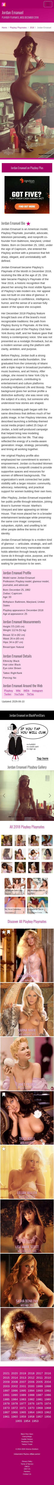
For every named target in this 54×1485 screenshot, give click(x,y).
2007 (23, 1381)
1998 (47, 1386)
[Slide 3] (17, 816)
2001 (23, 1386)
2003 (6, 1386)
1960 (14, 1416)
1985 (6, 1399)
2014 (14, 1377)
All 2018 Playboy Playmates (27, 826)
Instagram (37, 690)
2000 (31, 1386)
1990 (14, 1395)
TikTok (30, 694)
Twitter (7, 694)
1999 (39, 1386)
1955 (18, 1421)
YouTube (19, 694)
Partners (27, 1471)
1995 (23, 1390)
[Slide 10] (44, 816)
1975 (39, 1403)
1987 (39, 1395)
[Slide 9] (40, 816)
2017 (39, 1373)
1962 (47, 1412)
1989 (23, 1395)
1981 (39, 1399)
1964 (31, 1412)
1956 (47, 1416)
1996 (14, 1390)
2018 (32, 27)
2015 (6, 1377)
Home (4, 27)
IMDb (26, 690)
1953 (35, 1421)
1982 (31, 1399)
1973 (6, 1407)
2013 (23, 1377)
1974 (47, 1403)
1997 (6, 1390)
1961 (6, 1416)
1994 (31, 1390)
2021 (6, 1373)
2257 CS (27, 1469)
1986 (47, 1395)
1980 (47, 1399)
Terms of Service (27, 1464)
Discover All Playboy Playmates (27, 921)
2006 (31, 1381)
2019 (23, 1373)
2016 (47, 1373)
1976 (31, 1403)
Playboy (8, 690)
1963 (39, 1412)
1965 (23, 1412)
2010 (47, 1377)
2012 (31, 1377)
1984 (14, 1399)
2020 (14, 1373)
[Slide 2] (13, 816)
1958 (31, 1416)
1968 (47, 1407)
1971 (23, 1407)
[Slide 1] (10, 816)
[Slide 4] (21, 816)
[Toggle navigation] (48, 4)
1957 (39, 1416)
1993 (39, 1390)
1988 (31, 1395)
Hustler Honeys (27, 1439)
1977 (23, 1403)
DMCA (27, 1466)
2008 (14, 1381)
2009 (6, 1381)
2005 (39, 1381)
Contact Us (27, 1474)
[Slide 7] (32, 816)
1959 (23, 1416)
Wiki (18, 690)
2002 (14, 1386)
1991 (6, 1395)
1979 (6, 1403)
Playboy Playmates (18, 27)
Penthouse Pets (27, 1442)
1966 (14, 1412)
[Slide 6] (28, 816)
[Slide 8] (36, 816)
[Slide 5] (25, 816)
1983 (23, 1399)
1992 (47, 1390)
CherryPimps (27, 1436)
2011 (39, 1377)
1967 (6, 1412)
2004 (47, 1381)
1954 (27, 1421)
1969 (39, 1407)
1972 (14, 1407)
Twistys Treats (27, 1444)
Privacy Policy (27, 1461)
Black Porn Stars (27, 1434)
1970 (31, 1407)
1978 (14, 1403)
